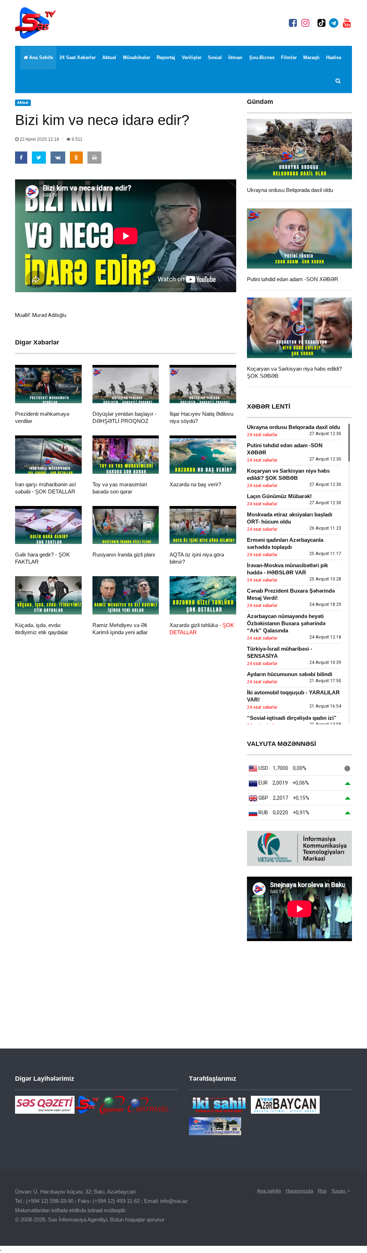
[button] (338, 81)
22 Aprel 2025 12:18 (39, 139)
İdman (235, 57)
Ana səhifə (41, 57)
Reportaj (166, 57)
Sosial (215, 57)
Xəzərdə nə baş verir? (195, 484)
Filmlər (289, 57)
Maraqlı (311, 57)
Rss (322, 1191)
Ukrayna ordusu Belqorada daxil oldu (290, 190)
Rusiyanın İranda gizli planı (123, 554)
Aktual (109, 57)
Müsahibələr (136, 57)
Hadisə (333, 57)
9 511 (76, 139)
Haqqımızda (299, 1191)
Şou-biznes (262, 57)
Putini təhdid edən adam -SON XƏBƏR (292, 279)
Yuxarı (339, 1191)
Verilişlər (191, 57)
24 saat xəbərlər (77, 57)
